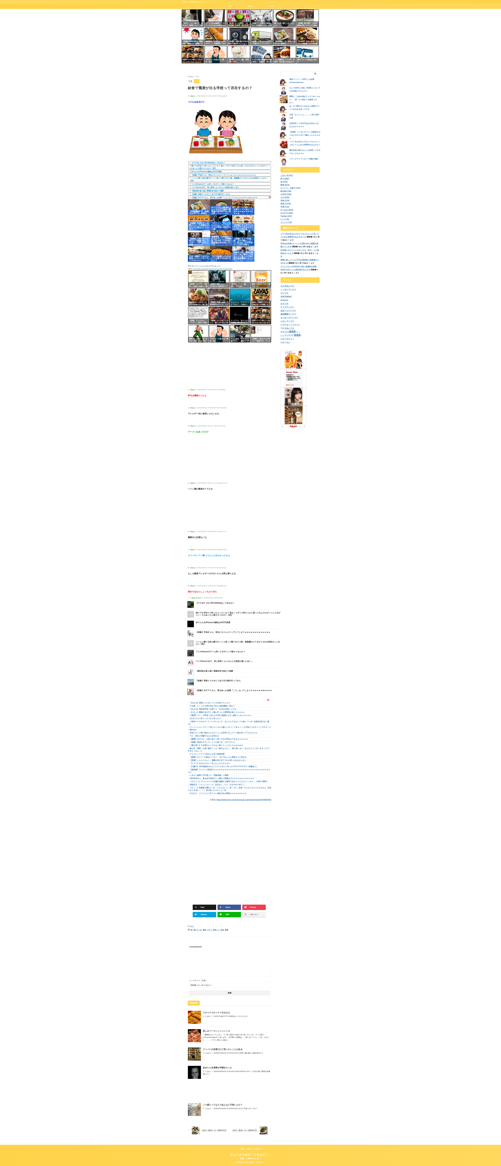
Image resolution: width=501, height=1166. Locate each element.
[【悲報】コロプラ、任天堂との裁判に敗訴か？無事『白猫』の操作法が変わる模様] (198, 278)
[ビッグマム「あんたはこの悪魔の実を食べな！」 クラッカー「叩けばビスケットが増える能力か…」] (240, 315)
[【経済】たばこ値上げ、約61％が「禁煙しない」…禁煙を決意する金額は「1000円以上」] (193, 18)
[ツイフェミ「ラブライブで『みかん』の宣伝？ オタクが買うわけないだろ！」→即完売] (240, 297)
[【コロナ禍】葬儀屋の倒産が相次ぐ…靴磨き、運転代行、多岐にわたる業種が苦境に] (262, 54)
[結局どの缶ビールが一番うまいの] (261, 278)
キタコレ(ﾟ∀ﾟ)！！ (290, 331)
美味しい (216, 930)
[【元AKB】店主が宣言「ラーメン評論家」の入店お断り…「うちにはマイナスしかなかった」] (308, 36)
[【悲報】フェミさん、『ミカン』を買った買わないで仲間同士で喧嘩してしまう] (198, 315)
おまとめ (284, 303)
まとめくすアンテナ (289, 317)
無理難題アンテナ (288, 314)
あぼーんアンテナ (288, 310)
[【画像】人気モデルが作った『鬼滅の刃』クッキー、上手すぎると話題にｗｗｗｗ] (261, 333)
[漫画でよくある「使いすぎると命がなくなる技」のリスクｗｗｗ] (198, 333)
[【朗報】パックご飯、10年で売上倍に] (239, 54)
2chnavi (284, 300)
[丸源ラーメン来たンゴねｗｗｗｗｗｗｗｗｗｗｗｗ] (193, 54)
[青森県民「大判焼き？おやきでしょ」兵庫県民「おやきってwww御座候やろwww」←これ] (216, 36)
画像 (204, 930)
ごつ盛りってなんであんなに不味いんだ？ (223, 1104)
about (250, 6)
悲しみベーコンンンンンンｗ (216, 1031)
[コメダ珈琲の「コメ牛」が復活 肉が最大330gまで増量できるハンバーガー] (285, 54)
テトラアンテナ (287, 307)
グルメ (209, 930)
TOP (229, 6)
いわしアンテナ (287, 321)
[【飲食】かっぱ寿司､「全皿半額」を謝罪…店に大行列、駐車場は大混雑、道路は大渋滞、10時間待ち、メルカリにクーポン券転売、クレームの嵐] (239, 18)
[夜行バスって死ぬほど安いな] (308, 54)
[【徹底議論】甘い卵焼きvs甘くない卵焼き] (285, 36)
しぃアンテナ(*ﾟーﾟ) (291, 335)
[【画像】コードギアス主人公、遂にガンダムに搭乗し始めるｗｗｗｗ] (219, 315)
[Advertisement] (229, 370)
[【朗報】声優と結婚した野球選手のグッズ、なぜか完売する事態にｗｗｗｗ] (219, 297)
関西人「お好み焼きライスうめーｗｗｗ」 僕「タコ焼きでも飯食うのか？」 (304, 99)
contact (271, 6)
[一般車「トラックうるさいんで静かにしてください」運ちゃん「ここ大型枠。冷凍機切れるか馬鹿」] (262, 36)
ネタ (192, 926)
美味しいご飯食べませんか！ (250, 1158)
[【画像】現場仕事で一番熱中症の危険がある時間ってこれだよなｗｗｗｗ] (193, 36)
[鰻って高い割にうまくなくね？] (285, 18)
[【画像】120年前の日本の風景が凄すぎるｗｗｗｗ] (239, 36)
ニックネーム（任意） (198, 980)
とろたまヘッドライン (290, 324)
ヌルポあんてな (287, 286)
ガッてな (284, 293)
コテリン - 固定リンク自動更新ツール (183, 11)
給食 (222, 930)
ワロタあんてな (287, 328)
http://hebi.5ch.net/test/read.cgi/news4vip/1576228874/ (212, 269)
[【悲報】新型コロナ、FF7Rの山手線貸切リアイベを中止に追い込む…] (219, 278)
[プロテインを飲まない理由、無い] (216, 54)
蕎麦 (226, 930)
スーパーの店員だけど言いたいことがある (223, 1049)
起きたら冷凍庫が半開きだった (217, 1067)
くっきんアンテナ (288, 289)
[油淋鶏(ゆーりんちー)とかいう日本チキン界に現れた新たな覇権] (198, 297)
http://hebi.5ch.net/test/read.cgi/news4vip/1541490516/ (244, 799)
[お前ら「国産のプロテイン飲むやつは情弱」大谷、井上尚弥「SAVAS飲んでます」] (261, 297)
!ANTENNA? (286, 296)
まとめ (199, 930)
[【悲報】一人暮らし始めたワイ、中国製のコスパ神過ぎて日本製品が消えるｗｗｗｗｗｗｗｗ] (262, 18)
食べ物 (193, 930)
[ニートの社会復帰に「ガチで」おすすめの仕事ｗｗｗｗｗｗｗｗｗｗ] (216, 18)
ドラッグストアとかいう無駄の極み (304, 159)
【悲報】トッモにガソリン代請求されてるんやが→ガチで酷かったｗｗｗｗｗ (304, 135)
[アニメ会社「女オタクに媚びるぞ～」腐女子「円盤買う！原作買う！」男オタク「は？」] (240, 333)
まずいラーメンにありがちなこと (205, 265)
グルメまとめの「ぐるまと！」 (250, 1154)
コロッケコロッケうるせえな (216, 1012)
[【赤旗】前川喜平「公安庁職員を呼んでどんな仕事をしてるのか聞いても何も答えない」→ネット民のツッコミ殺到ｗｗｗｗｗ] (308, 18)
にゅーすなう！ (287, 338)
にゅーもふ (285, 342)
